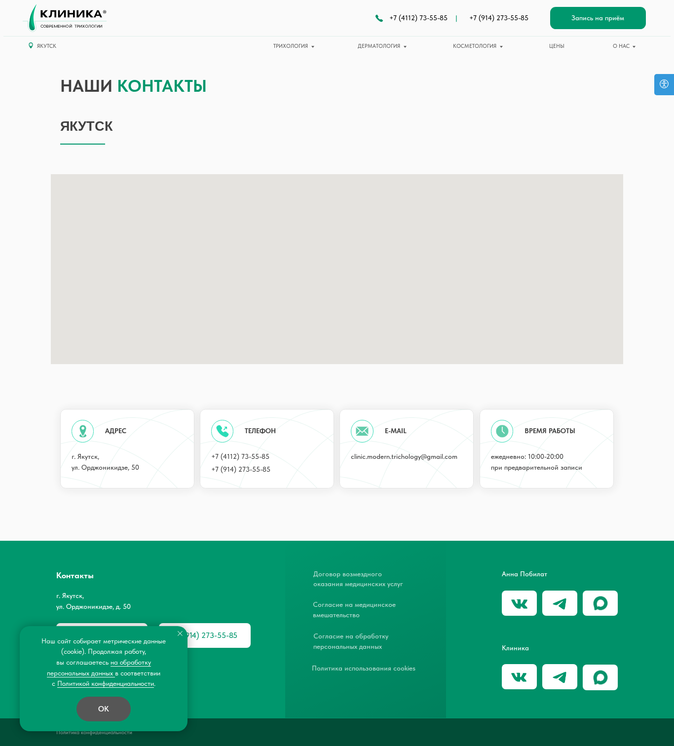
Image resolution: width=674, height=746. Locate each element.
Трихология (290, 45)
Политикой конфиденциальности (105, 683)
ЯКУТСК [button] (46, 45)
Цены (556, 45)
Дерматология (379, 45)
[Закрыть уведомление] (180, 633)
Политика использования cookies (363, 668)
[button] (597, 18)
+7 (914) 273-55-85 (498, 18)
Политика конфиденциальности (94, 732)
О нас (621, 45)
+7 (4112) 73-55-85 (418, 18)
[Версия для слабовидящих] (664, 84)
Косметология (474, 45)
